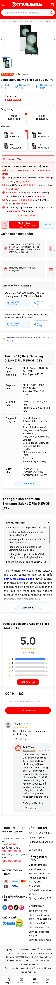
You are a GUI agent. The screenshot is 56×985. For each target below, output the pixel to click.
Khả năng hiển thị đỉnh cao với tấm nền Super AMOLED (27, 541)
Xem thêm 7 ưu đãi (26, 216)
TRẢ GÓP (47, 224)
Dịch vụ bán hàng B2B (40, 898)
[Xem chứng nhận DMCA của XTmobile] (20, 923)
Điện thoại (17, 21)
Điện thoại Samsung (33, 21)
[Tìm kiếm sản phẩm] (51, 13)
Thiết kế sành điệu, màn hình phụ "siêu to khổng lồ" (26, 533)
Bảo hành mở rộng (38, 910)
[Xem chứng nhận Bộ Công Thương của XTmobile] (9, 923)
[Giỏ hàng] (52, 4)
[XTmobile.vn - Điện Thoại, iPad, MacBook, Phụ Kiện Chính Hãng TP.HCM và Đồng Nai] (27, 4)
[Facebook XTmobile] (4, 907)
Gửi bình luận (28, 710)
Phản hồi (22, 739)
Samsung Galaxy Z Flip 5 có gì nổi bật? (26, 527)
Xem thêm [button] (28, 607)
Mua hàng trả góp (38, 864)
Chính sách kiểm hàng (40, 939)
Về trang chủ (35, 850)
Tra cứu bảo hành (38, 877)
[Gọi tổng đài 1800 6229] (3, 4)
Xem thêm (28, 483)
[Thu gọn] (48, 522)
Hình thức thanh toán (39, 873)
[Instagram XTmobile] (21, 907)
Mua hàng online (37, 869)
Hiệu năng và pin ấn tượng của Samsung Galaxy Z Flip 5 (25, 548)
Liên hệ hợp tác (36, 837)
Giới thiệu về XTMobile (40, 833)
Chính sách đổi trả (38, 923)
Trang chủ (6, 21)
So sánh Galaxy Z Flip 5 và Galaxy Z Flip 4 (26, 563)
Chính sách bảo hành (39, 927)
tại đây (10, 340)
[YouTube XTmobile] (10, 907)
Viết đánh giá (28, 682)
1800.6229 (36, 338)
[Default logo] (6, 62)
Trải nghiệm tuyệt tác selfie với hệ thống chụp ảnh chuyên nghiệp (26, 556)
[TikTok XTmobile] (16, 907)
